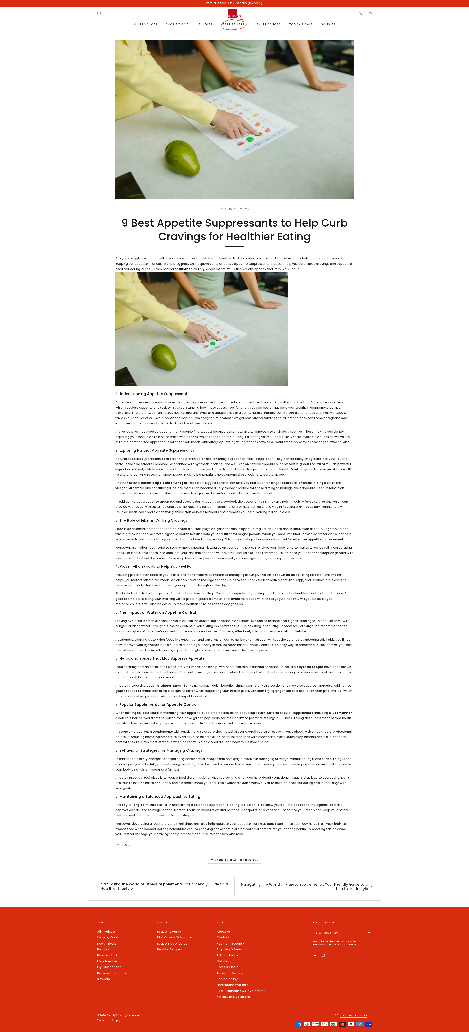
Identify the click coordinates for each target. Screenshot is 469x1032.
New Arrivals (106, 943)
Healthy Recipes (238, 209)
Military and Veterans (233, 997)
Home (223, 209)
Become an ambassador (116, 973)
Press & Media (227, 967)
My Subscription (109, 967)
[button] (99, 13)
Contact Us (225, 937)
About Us (224, 932)
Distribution (225, 961)
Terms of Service (230, 973)
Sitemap (103, 979)
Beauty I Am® (107, 955)
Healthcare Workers (232, 985)
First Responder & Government (241, 991)
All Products (106, 932)
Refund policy (227, 979)
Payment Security (230, 943)
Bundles (103, 949)
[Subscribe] (370, 933)
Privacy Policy (227, 955)
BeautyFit (112, 1015)
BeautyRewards (169, 932)
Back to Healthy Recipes (237, 860)
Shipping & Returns (231, 949)
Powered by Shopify (109, 1020)
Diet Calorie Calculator (174, 937)
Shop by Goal (107, 937)
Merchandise (107, 961)
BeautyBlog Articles (172, 943)
